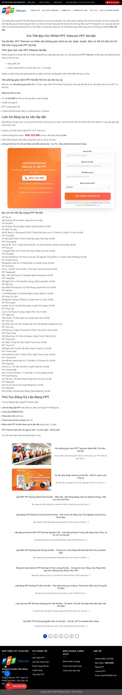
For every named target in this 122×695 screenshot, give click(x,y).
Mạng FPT (99, 667)
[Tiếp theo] (77, 636)
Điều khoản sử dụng (71, 661)
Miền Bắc (31, 2)
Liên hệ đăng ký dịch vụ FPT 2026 (80, 2)
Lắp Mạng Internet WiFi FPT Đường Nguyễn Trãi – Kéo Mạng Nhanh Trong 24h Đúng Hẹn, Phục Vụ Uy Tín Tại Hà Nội (61, 533)
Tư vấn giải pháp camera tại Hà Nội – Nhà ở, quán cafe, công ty (81, 476)
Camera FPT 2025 (80, 10)
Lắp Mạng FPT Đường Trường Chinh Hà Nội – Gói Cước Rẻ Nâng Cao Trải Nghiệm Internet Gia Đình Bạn (61, 516)
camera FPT (100, 671)
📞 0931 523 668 (34, 178)
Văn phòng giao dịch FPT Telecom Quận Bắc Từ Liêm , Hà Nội (80, 449)
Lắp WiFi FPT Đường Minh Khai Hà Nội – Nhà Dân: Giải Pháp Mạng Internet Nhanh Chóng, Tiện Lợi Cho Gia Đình (61, 498)
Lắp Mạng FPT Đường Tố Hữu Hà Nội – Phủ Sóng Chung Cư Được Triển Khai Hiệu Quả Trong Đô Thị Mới (61, 587)
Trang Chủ (35, 10)
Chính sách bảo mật (71, 671)
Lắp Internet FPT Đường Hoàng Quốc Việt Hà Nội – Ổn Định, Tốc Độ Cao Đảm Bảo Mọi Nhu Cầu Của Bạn (61, 604)
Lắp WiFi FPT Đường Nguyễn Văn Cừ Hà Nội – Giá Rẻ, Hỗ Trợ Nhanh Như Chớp (61, 621)
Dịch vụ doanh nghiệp (109, 10)
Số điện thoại (88, 172)
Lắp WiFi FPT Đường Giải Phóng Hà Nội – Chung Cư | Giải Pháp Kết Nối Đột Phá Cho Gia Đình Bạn (61, 551)
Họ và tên (87, 151)
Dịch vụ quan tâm (87, 183)
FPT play (93, 10)
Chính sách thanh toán (72, 666)
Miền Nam (58, 2)
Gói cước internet (50, 10)
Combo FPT (66, 10)
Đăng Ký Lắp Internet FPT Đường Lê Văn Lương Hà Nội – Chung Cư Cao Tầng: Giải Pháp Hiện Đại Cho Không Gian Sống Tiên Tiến (61, 569)
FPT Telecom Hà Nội (35, 50)
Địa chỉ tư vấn (88, 162)
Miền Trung (44, 2)
